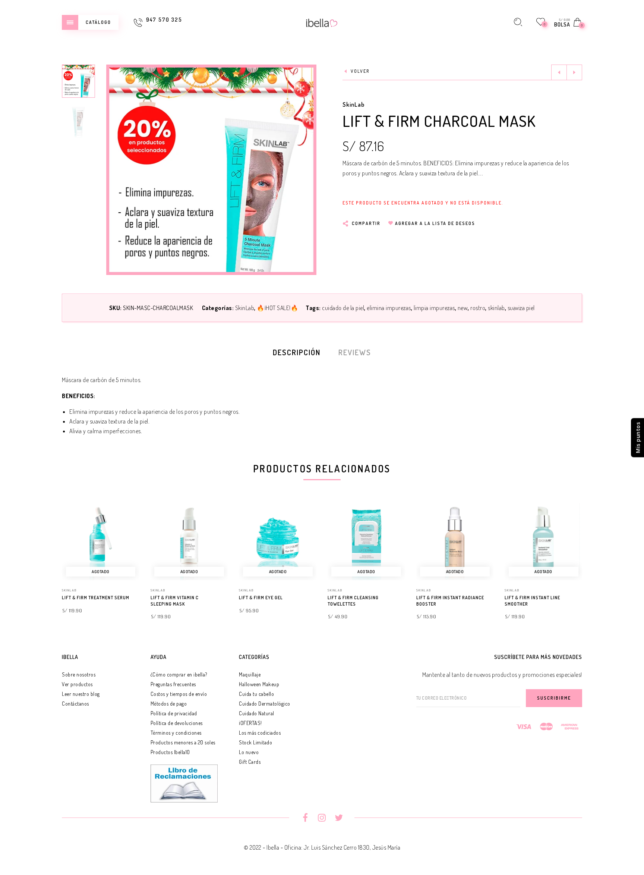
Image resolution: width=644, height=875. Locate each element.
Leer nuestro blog (81, 694)
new (463, 308)
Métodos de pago (169, 703)
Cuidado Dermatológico (264, 703)
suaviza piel (521, 308)
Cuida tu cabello (256, 694)
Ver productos (77, 684)
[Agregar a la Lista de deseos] (136, 598)
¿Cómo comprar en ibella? (179, 674)
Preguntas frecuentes (173, 684)
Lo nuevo (249, 752)
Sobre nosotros (78, 674)
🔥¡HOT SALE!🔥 (277, 308)
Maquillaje (250, 674)
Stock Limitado (255, 742)
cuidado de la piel (343, 308)
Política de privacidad (174, 713)
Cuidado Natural (256, 713)
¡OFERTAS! (250, 723)
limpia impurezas (434, 308)
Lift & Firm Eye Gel (261, 597)
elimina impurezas (389, 308)
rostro (477, 308)
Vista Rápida (126, 519)
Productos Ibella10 (170, 752)
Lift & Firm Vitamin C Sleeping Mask (175, 601)
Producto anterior (559, 72)
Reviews (354, 352)
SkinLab (353, 104)
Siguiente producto (574, 72)
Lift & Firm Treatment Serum (95, 597)
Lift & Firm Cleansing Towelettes (353, 601)
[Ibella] (322, 22)
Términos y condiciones (176, 732)
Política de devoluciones (177, 723)
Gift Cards (250, 762)
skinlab (496, 308)
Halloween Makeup (259, 684)
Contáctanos (75, 703)
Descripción (297, 352)
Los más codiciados (260, 732)
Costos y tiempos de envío (179, 694)
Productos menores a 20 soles (183, 742)
